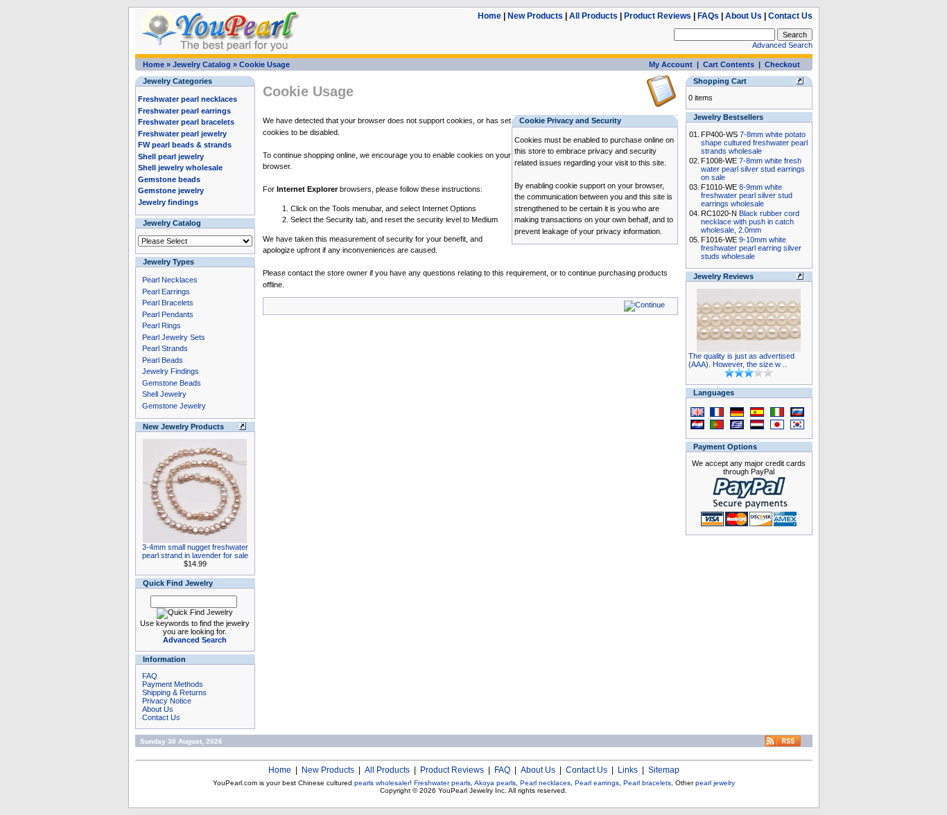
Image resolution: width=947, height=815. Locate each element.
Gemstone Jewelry (174, 406)
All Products (593, 16)
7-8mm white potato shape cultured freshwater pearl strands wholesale (754, 142)
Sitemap (663, 770)
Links (628, 770)
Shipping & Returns (174, 692)
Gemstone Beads (171, 383)
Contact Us (790, 16)
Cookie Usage (264, 64)
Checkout (782, 64)
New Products (535, 16)
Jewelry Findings (170, 371)
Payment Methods (172, 684)
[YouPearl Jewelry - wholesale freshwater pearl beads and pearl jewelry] (783, 744)
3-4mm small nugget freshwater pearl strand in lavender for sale (195, 551)
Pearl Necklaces (170, 280)
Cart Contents (728, 64)
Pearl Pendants (167, 314)
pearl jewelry (715, 783)
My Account (671, 64)
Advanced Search (782, 45)
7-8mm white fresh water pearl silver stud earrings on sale (753, 168)
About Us (743, 16)
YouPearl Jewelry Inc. (472, 790)
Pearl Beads (162, 360)
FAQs (708, 16)
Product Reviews (657, 16)
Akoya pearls (495, 783)
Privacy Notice (166, 701)
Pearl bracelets (647, 783)
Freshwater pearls (442, 783)
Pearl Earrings (166, 291)
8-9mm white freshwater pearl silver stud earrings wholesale (746, 195)
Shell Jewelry (164, 394)
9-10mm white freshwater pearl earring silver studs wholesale (751, 247)
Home (489, 16)
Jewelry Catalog (202, 64)
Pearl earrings (597, 783)
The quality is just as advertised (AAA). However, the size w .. (741, 360)
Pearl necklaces (545, 783)
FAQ (149, 676)
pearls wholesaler (382, 783)
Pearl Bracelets (167, 302)
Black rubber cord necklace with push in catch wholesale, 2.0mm (750, 221)
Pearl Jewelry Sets (173, 337)
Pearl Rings (161, 325)
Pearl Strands (165, 348)
